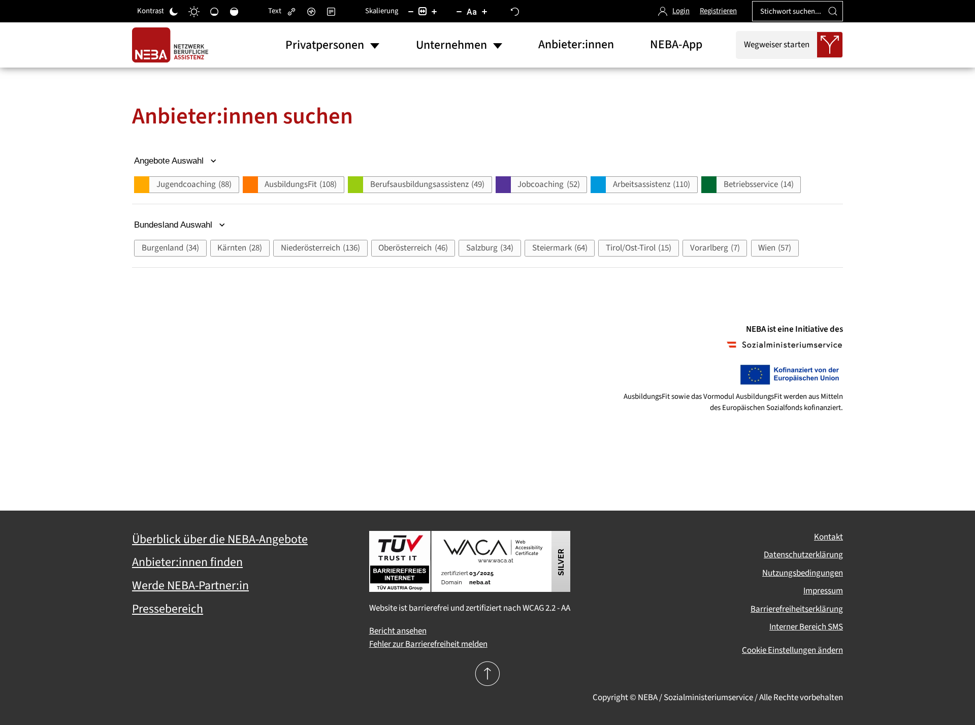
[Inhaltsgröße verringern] (410, 11)
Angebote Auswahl (170, 161)
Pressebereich (167, 609)
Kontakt (828, 537)
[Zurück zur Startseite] (172, 45)
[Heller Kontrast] (194, 11)
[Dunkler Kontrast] (174, 11)
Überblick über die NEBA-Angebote (220, 539)
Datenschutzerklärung (803, 555)
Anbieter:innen (576, 44)
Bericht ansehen (398, 631)
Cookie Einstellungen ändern (792, 650)
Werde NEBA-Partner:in (190, 585)
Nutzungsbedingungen (802, 573)
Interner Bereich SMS (806, 627)
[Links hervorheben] (291, 11)
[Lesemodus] (331, 11)
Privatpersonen (324, 45)
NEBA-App (676, 44)
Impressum (823, 591)
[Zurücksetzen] (515, 11)
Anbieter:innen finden (187, 562)
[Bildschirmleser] (311, 11)
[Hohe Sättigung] (234, 11)
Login (681, 11)
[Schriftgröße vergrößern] (484, 11)
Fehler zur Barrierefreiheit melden (428, 644)
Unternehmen (451, 45)
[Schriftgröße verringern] (459, 11)
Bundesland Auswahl (174, 225)
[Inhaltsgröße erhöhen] (434, 11)
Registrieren (718, 11)
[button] (186, 184)
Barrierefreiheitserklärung (797, 609)
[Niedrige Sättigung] (214, 11)
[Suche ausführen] (833, 11)
